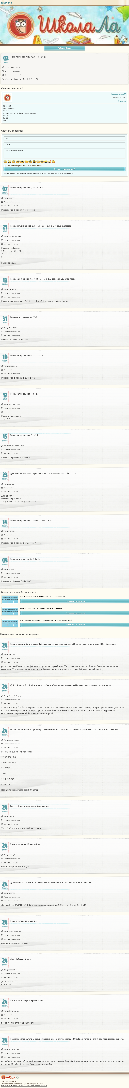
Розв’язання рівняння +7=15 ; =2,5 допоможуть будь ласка (42, 279)
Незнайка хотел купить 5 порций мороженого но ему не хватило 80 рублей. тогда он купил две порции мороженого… (67, 1039)
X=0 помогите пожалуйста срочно (29, 806)
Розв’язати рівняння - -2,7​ (24, 394)
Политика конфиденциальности (12, 1086)
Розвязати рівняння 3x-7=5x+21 (25, 559)
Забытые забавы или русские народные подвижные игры (42, 596)
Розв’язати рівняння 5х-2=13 (26, 355)
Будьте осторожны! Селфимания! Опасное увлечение (41, 608)
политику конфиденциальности (63, 173)
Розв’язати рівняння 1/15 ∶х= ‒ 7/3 (26, 187)
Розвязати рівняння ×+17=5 (23, 317)
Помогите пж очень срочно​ (23, 921)
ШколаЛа (6, 2)
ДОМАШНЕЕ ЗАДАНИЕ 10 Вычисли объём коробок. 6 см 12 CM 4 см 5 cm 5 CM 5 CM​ (50, 883)
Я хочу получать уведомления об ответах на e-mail (24, 166)
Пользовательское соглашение (35, 1086)
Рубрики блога (64, 48)
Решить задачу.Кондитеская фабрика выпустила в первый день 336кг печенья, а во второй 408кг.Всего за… (63, 644)
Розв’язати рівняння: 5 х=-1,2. (24, 435)
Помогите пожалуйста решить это (26, 1000)
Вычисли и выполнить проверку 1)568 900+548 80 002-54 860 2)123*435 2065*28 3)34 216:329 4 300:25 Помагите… (64, 729)
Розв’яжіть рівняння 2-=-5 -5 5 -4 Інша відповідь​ (40, 226)
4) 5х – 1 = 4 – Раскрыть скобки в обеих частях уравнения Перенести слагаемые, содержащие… (61, 685)
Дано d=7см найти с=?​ (21, 959)
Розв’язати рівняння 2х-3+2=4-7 (30, 520)
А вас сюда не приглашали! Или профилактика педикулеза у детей (46, 620)
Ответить (122, 101)
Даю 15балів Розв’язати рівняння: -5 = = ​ (43, 473)
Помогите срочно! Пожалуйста (25, 844)
